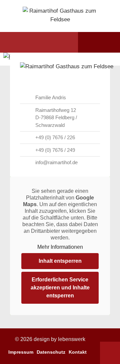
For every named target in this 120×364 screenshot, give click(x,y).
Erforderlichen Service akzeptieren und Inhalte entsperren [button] (60, 287)
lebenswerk (71, 339)
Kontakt (78, 352)
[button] (17, 42)
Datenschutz (51, 352)
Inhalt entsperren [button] (60, 261)
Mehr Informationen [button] (60, 247)
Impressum (20, 352)
